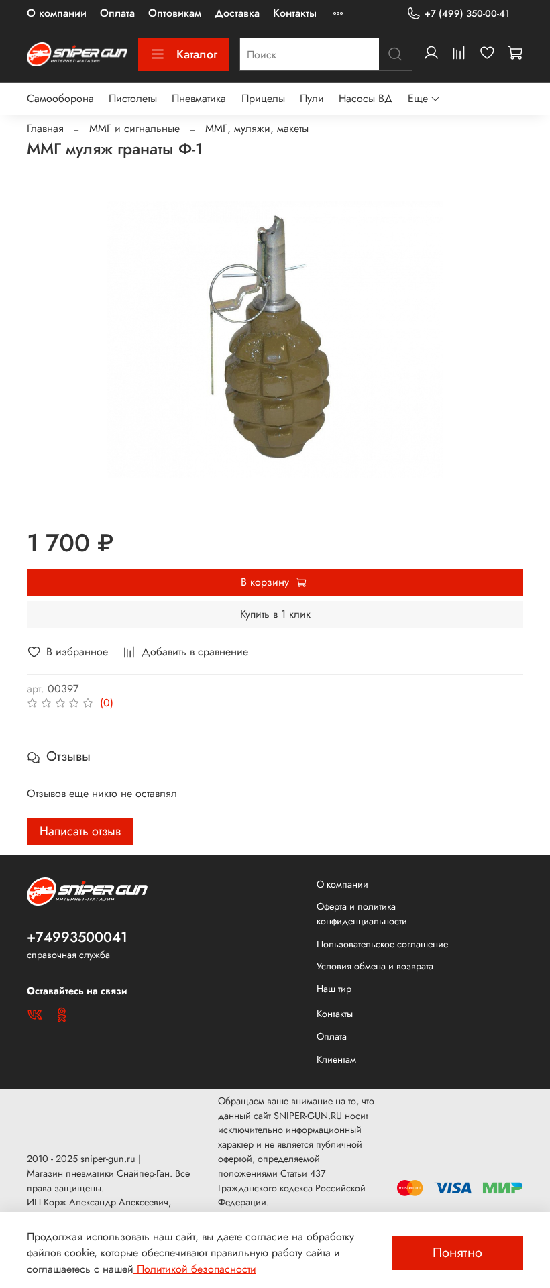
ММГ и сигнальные (134, 128)
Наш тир (334, 989)
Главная (45, 128)
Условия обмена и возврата (375, 966)
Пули (312, 98)
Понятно (457, 1253)
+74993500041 (77, 937)
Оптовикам (174, 13)
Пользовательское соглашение (382, 944)
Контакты (295, 13)
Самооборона (60, 98)
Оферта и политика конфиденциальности (362, 914)
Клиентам (336, 1059)
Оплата (117, 13)
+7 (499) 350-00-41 (467, 13)
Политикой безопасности (194, 1269)
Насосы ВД (366, 98)
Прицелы (263, 98)
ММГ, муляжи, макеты (257, 128)
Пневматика (199, 98)
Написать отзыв (80, 831)
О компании (57, 13)
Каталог (196, 54)
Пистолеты (133, 98)
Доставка (237, 13)
